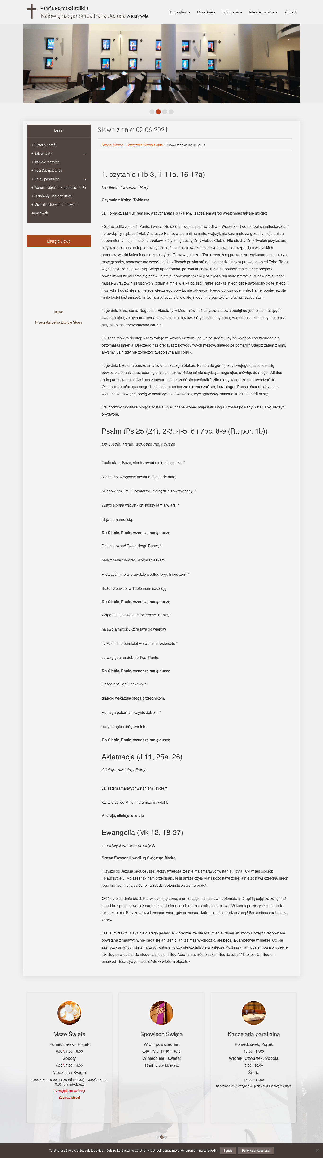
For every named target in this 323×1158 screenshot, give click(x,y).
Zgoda (228, 1150)
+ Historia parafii (43, 145)
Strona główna (179, 12)
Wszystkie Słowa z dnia (145, 144)
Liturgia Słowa (58, 241)
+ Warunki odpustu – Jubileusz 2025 (58, 187)
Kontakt (290, 12)
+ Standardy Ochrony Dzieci (51, 196)
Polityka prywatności (256, 1150)
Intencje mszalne (262, 12)
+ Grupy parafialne (45, 179)
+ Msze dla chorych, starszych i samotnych (54, 208)
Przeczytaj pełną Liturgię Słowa (58, 322)
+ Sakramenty (41, 153)
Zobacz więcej (69, 1097)
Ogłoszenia (231, 12)
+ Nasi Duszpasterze (46, 170)
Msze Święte (206, 12)
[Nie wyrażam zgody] (317, 1150)
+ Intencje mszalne (45, 162)
